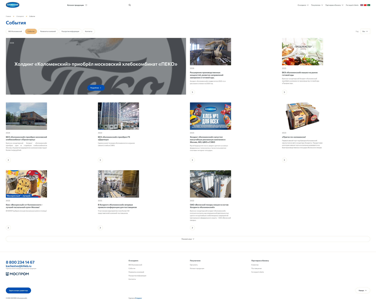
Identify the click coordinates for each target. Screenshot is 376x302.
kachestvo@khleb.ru (18, 266)
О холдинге (20, 16)
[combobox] (365, 31)
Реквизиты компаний (48, 31)
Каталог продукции (197, 268)
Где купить (194, 265)
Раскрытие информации (70, 31)
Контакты (88, 31)
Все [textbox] (363, 31)
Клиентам (254, 265)
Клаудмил (138, 298)
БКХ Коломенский (15, 31)
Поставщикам (256, 268)
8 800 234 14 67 (20, 262)
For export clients (257, 272)
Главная (8, 16)
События (132, 268)
